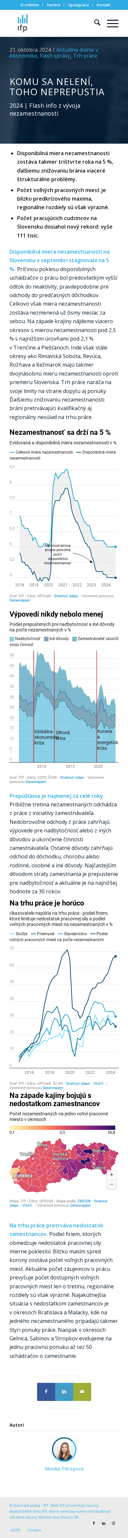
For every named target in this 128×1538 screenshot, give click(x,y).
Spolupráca (78, 4)
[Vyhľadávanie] (94, 23)
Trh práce (85, 55)
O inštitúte (30, 4)
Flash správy (55, 55)
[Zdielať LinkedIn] (64, 1392)
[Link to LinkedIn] (104, 1523)
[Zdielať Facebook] (46, 1392)
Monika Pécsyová (64, 1468)
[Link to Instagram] (113, 1523)
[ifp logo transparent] (53, 23)
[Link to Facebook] (94, 1523)
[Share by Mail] (82, 1392)
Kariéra (53, 4)
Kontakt (104, 4)
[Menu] (109, 23)
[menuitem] (30, 5)
